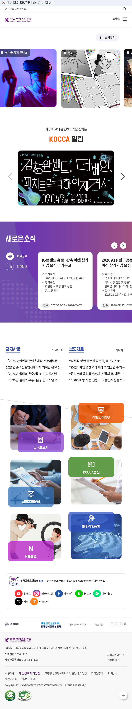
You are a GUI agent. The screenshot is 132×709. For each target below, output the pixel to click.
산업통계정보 (101, 418)
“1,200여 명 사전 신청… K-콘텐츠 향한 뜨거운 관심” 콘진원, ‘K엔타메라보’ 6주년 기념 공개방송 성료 (97, 380)
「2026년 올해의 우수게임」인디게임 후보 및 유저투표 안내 (34, 380)
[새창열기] (66, 178)
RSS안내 (112, 673)
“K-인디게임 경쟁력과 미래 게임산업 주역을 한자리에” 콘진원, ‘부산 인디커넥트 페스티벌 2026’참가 (97, 367)
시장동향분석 (31, 502)
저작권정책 (97, 673)
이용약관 (9, 673)
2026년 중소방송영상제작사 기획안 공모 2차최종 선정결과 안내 (34, 367)
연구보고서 (40, 447)
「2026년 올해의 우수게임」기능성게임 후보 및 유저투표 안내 (34, 374)
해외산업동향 (91, 527)
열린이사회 (11, 678)
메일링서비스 (28, 678)
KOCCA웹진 (91, 472)
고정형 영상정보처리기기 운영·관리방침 (66, 673)
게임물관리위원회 (78, 624)
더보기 (55, 350)
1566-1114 (21, 654)
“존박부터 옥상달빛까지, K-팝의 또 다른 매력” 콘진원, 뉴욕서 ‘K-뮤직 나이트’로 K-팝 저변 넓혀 (97, 374)
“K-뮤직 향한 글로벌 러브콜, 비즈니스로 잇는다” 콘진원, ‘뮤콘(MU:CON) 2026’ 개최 (97, 361)
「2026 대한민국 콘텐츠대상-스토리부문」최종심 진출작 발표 (34, 361)
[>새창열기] (50, 625)
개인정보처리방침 (29, 673)
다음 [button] (122, 178)
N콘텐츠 (30, 556)
